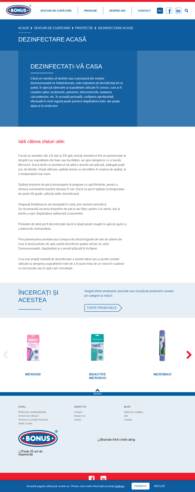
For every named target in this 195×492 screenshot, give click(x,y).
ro (160, 11)
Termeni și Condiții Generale (33, 419)
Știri (126, 416)
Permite (140, 486)
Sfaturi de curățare (56, 10)
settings (119, 486)
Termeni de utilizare (28, 416)
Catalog (128, 419)
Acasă (23, 28)
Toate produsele (102, 307)
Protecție (84, 28)
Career (77, 419)
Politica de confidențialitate (32, 412)
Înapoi (97, 394)
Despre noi (117, 10)
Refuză (159, 486)
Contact (144, 10)
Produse (90, 10)
